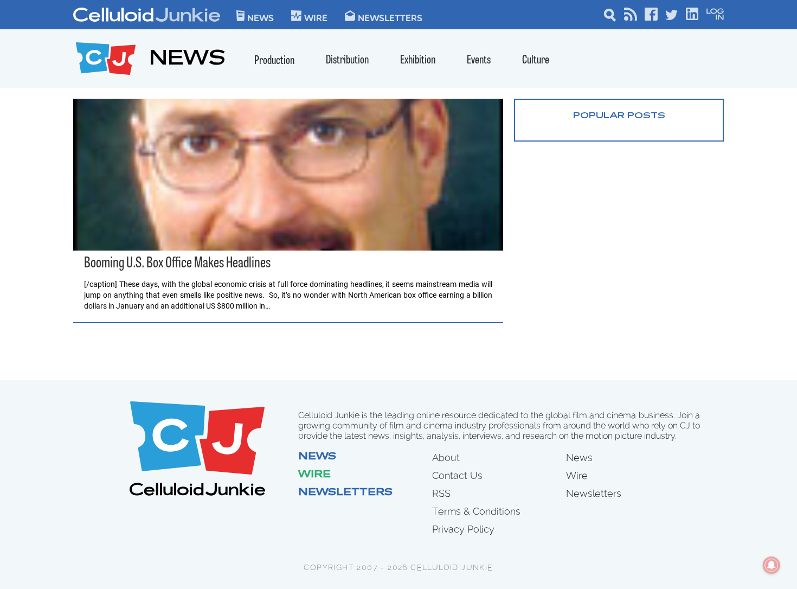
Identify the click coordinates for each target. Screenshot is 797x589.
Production (274, 61)
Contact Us (457, 475)
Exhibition (417, 60)
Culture (535, 60)
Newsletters (390, 17)
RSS (441, 493)
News (260, 17)
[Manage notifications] (771, 565)
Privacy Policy (463, 529)
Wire (314, 475)
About (446, 457)
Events (479, 60)
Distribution (347, 60)
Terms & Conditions (476, 511)
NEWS (187, 60)
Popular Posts (619, 116)
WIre (315, 17)
